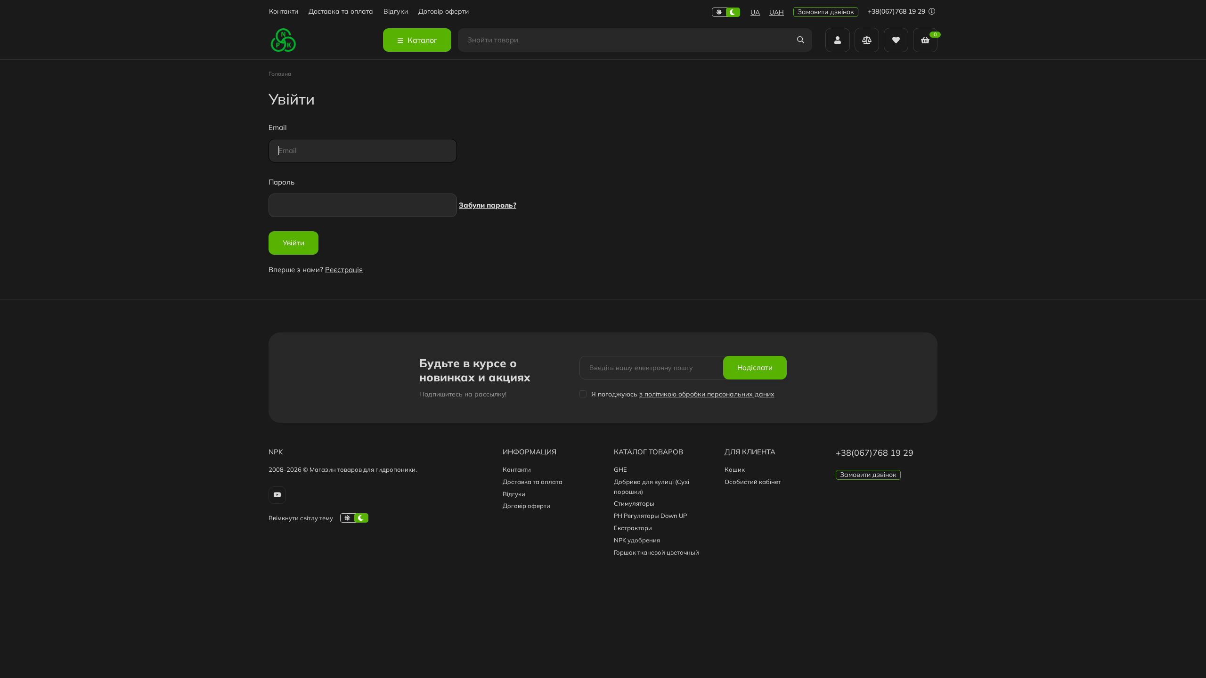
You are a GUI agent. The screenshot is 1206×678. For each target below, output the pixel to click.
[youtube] (277, 495)
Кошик (735, 469)
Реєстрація (344, 269)
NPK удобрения (637, 540)
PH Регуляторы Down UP (650, 515)
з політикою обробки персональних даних (706, 394)
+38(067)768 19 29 (897, 11)
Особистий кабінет (753, 481)
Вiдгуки (395, 12)
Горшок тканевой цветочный (656, 552)
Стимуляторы (634, 503)
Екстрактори (633, 528)
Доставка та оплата (341, 12)
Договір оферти (443, 12)
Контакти (283, 12)
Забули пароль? (487, 205)
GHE (620, 469)
